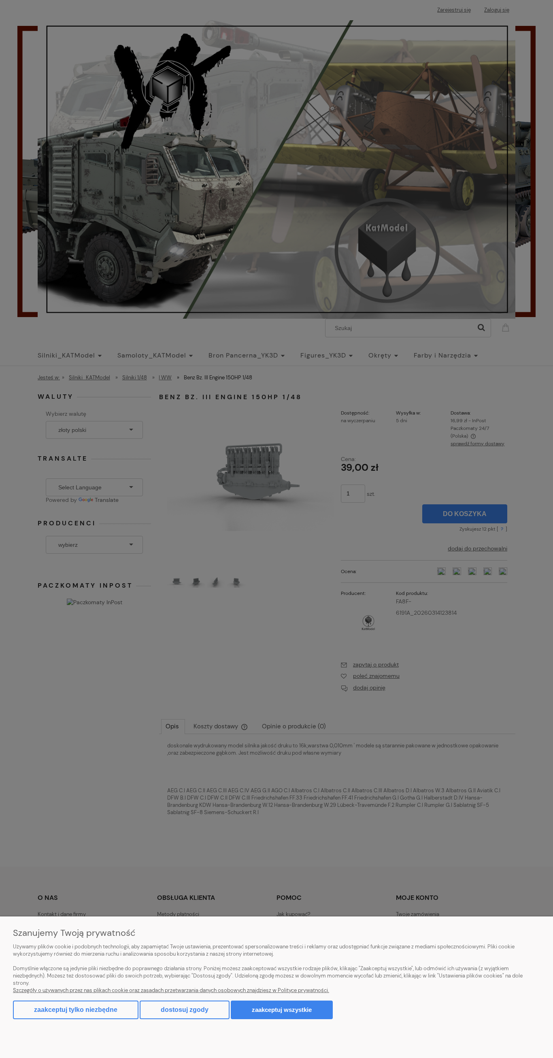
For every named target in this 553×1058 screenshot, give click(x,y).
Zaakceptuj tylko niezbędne (75, 1009)
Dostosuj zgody (184, 1009)
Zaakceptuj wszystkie (282, 1009)
